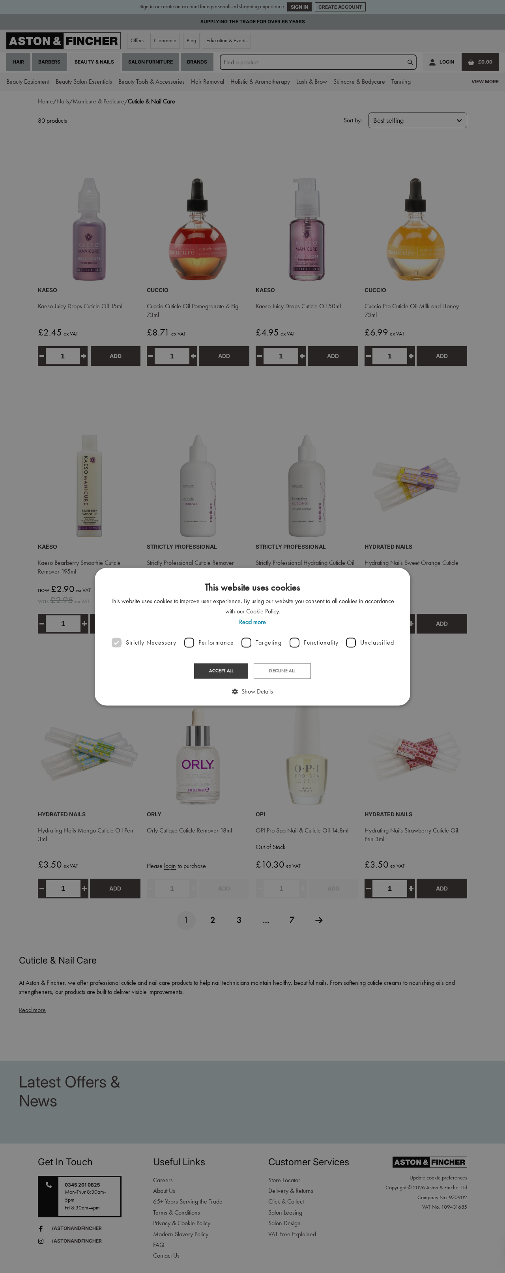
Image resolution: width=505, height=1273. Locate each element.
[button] (252, 691)
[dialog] (252, 636)
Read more (252, 622)
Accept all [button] (221, 671)
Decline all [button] (282, 671)
